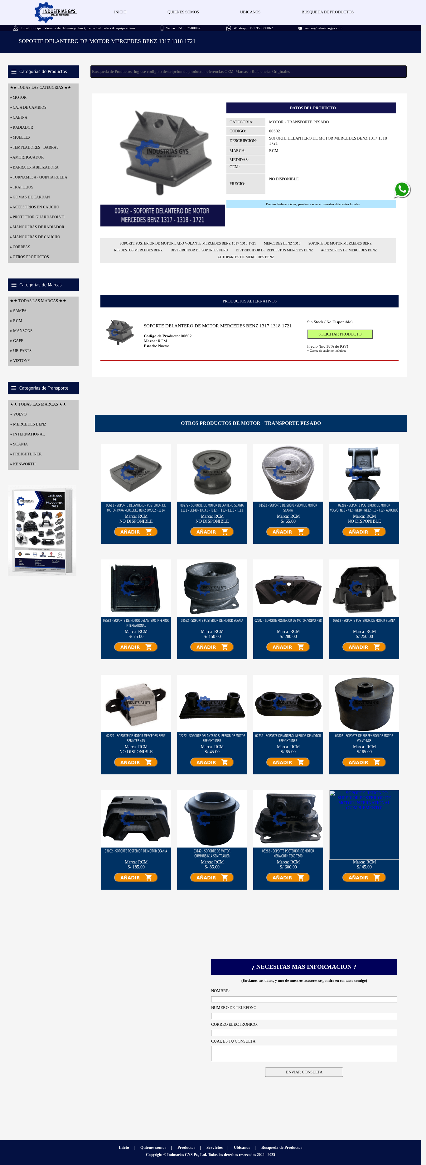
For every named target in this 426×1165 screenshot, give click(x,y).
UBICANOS (250, 12)
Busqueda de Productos (281, 1147)
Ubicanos (242, 1147)
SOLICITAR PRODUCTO (339, 334)
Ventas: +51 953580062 (183, 28)
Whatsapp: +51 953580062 (253, 28)
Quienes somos (153, 1147)
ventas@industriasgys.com (323, 28)
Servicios (214, 1147)
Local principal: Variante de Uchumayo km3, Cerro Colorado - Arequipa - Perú (78, 28)
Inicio (124, 1147)
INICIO (120, 12)
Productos (186, 1147)
